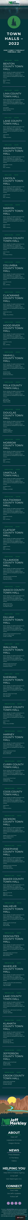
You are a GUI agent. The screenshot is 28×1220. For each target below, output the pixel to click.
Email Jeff (14, 1176)
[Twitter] (19, 1203)
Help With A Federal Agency (14, 1172)
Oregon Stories (14, 1143)
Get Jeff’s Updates (14, 1193)
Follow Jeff (14, 1196)
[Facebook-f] (8, 1203)
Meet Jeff (14, 1137)
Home (5, 50)
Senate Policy (10, 1209)
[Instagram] (12, 1203)
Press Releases (14, 1154)
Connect (11, 50)
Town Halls (19, 50)
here (25, 1216)
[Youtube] (15, 1203)
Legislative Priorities (14, 1140)
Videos (14, 1161)
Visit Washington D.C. (14, 1179)
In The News (14, 1157)
